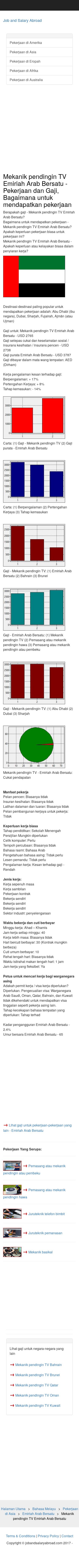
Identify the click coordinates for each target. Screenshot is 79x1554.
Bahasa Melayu (44, 1508)
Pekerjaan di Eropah (25, 61)
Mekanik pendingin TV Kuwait (37, 1405)
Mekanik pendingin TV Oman (37, 1395)
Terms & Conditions (20, 1535)
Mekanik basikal (40, 1252)
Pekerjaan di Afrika (24, 70)
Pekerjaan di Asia (23, 51)
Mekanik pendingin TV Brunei (37, 1374)
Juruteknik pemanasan (45, 1232)
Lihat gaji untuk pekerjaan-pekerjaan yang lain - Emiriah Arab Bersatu (37, 1128)
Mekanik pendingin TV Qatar (36, 1385)
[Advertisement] (39, 129)
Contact (67, 1535)
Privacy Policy (48, 1535)
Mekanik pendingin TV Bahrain (38, 1364)
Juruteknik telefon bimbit (46, 1213)
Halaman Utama (13, 1508)
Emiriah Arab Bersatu (38, 1513)
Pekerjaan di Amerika (26, 42)
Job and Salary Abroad (22, 20)
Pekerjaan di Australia (26, 79)
